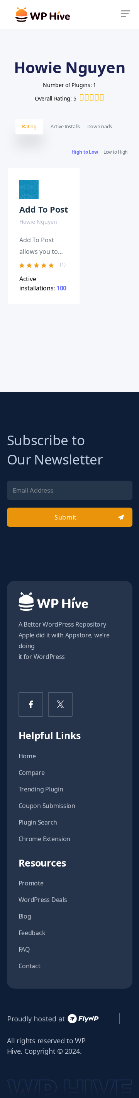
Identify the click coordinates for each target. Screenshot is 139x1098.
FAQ (24, 949)
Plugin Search (38, 822)
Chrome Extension (45, 839)
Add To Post (43, 209)
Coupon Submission (47, 805)
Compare (32, 772)
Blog (25, 916)
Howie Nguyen (38, 221)
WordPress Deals (43, 899)
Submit (65, 517)
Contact (30, 966)
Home (27, 756)
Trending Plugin (41, 789)
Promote (31, 883)
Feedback (32, 933)
